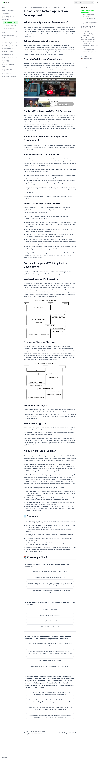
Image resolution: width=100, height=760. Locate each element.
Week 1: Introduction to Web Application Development (8, 17)
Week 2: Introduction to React (8, 31)
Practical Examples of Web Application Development (88, 38)
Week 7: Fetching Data (8, 48)
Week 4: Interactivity (7, 40)
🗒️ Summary (84, 56)
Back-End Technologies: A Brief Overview (89, 34)
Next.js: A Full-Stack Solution (89, 54)
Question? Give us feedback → (87, 65)
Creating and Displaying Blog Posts (90, 46)
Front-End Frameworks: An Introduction (89, 30)
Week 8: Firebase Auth (8, 51)
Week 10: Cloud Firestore (8, 57)
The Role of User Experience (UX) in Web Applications (89, 23)
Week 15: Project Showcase (9, 76)
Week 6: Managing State (8, 45)
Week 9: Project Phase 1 (8, 54)
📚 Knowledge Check (86, 58)
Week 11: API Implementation (6, 61)
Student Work (5, 13)
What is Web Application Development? (88, 11)
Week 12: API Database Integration (8, 65)
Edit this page (84, 67)
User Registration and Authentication (88, 42)
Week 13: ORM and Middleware (7, 70)
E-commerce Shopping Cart (89, 49)
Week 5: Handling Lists (8, 43)
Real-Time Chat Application (89, 51)
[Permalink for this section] (70, 22)
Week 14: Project (6, 73)
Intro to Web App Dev (10, 22)
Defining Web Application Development (89, 15)
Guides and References (8, 10)
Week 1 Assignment (9, 28)
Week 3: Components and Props (8, 36)
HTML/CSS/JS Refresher (10, 25)
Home (3, 7)
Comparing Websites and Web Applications (89, 19)
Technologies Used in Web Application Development (88, 26)
